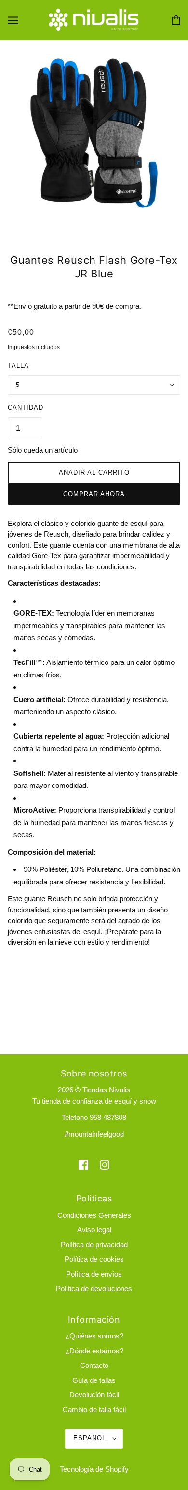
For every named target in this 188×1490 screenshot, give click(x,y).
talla (18, 365)
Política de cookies (94, 1259)
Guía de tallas (94, 1380)
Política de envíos (94, 1274)
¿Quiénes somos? (94, 1336)
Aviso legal (94, 1230)
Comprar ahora (94, 493)
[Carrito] (176, 20)
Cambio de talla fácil (94, 1410)
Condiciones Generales (94, 1215)
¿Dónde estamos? (94, 1351)
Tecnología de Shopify (94, 1469)
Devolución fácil (94, 1395)
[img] (83, 1164)
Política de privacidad (94, 1245)
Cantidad (25, 407)
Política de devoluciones (94, 1288)
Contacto (94, 1365)
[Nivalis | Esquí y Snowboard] (94, 19)
